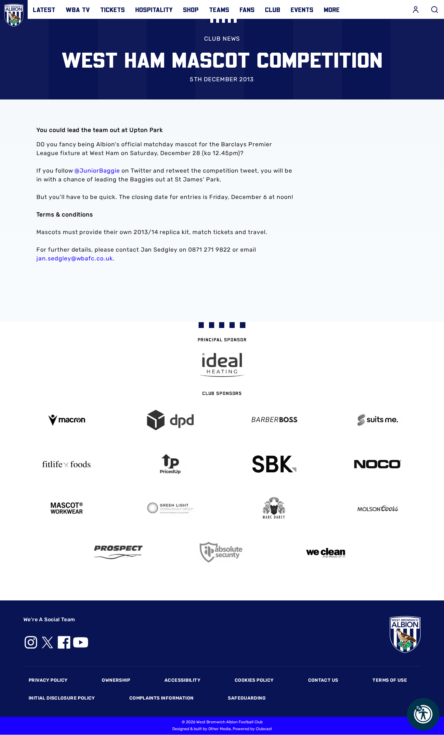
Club (272, 9)
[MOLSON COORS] (377, 508)
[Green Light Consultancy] (170, 508)
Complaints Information (161, 698)
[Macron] (66, 420)
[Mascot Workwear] (66, 508)
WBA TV (78, 9)
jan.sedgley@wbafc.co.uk (74, 258)
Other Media (219, 729)
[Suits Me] (377, 420)
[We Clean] (325, 552)
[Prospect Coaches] (118, 552)
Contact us (323, 680)
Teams (219, 9)
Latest (44, 9)
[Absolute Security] (222, 552)
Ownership (116, 680)
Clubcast (264, 729)
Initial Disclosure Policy (62, 698)
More (332, 9)
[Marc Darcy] (273, 508)
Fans (247, 9)
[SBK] (273, 464)
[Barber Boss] (273, 420)
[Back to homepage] (14, 14)
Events (302, 9)
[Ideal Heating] (222, 365)
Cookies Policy (254, 680)
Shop (191, 9)
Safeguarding (247, 698)
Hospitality (154, 9)
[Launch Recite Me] (423, 714)
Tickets (112, 9)
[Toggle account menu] (415, 9)
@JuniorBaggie (97, 170)
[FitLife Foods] (66, 464)
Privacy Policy (48, 680)
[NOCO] (377, 464)
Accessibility (182, 680)
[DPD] (170, 420)
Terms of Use (389, 680)
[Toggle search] (434, 9)
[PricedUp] (170, 464)
